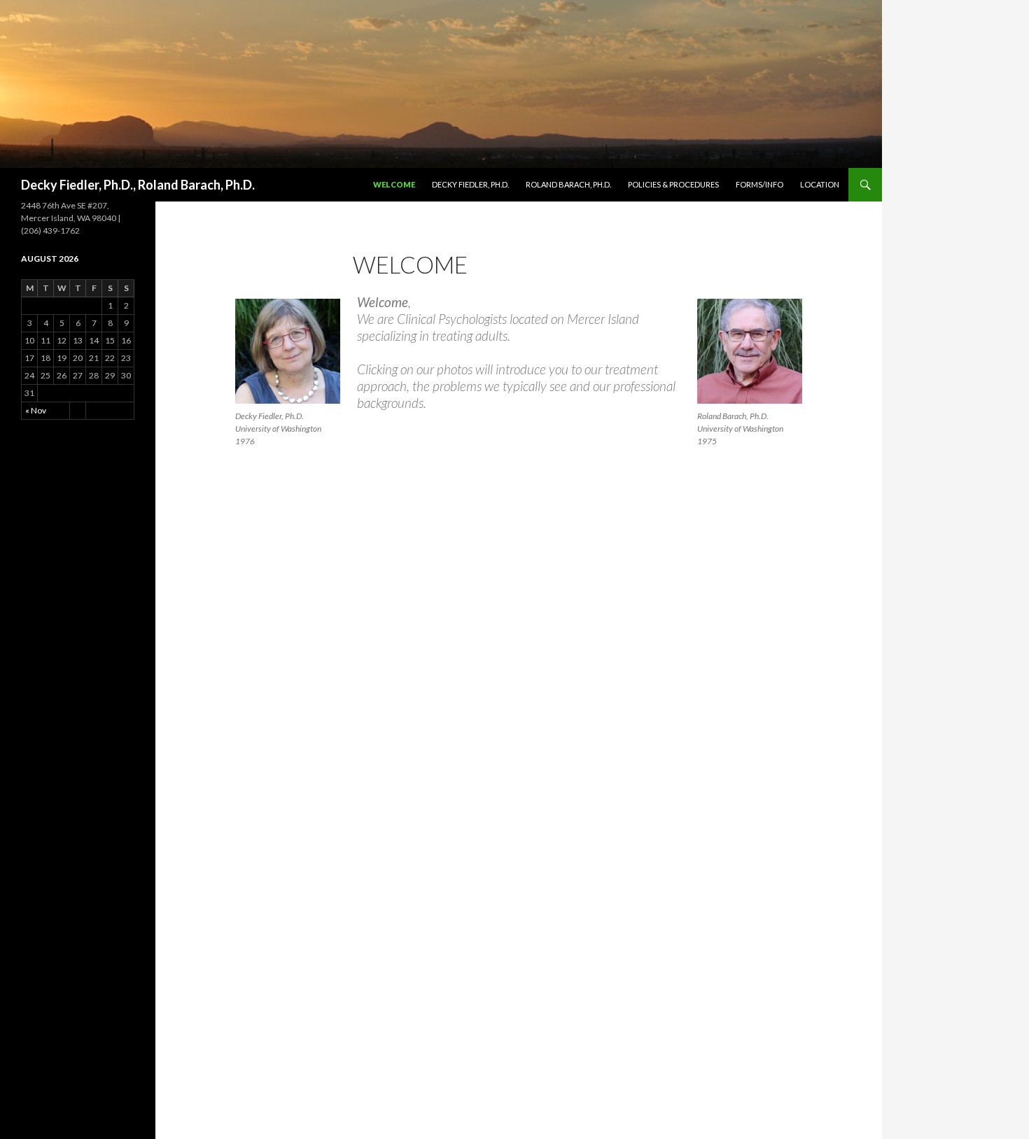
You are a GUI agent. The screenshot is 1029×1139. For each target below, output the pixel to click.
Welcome (394, 184)
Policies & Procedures (673, 184)
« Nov (35, 410)
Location (819, 184)
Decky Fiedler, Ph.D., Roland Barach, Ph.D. (138, 184)
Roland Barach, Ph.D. (568, 184)
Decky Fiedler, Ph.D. (470, 184)
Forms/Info (759, 184)
